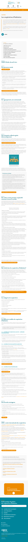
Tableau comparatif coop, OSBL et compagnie (9, 192)
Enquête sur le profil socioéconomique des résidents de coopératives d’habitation (13, 292)
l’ (11, 424)
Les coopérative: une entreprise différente (8, 142)
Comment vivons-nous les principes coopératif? (9, 262)
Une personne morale (5, 47)
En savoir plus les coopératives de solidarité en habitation (11, 313)
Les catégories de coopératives (6, 53)
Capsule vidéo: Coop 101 (5, 69)
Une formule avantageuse (6, 56)
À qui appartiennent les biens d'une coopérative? (9, 90)
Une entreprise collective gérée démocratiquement (9, 49)
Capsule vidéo (4, 417)
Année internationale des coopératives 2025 (8, 450)
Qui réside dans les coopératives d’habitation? (8, 52)
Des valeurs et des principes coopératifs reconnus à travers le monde (11, 51)
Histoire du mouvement (5, 371)
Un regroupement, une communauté (7, 48)
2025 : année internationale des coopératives (8, 57)
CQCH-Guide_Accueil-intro (6, 45)
